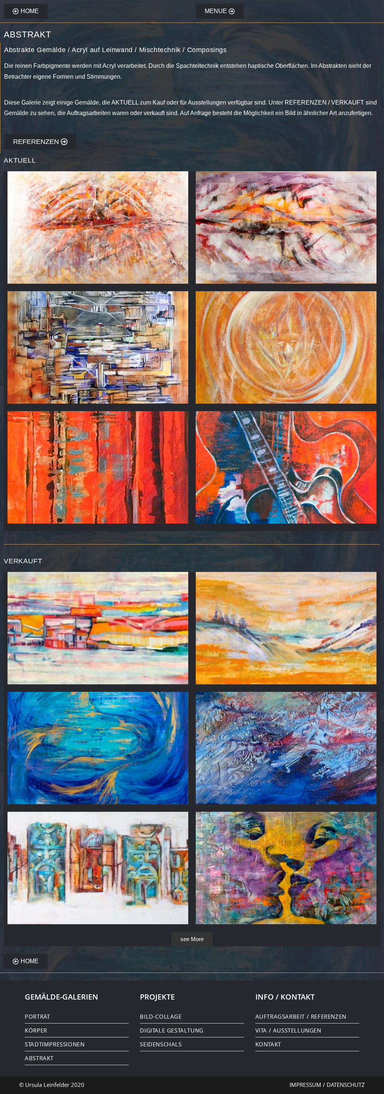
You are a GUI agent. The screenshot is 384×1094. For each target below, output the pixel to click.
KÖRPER (36, 1030)
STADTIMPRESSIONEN (54, 1044)
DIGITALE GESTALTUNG (171, 1030)
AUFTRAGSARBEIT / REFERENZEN (300, 1016)
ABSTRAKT (39, 1058)
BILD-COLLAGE (161, 1016)
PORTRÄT (37, 1016)
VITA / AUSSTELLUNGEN (288, 1030)
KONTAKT (268, 1044)
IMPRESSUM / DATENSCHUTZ (327, 1084)
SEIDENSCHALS (161, 1044)
